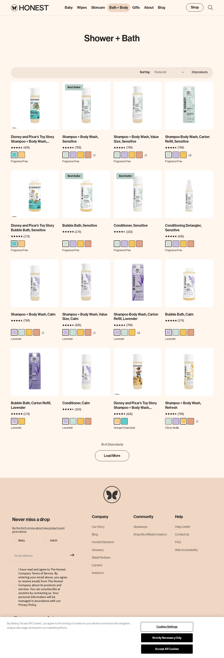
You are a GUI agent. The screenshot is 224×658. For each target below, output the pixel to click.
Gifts (136, 7)
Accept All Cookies (167, 649)
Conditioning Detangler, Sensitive (183, 227)
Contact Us (182, 534)
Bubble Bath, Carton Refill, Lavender (31, 405)
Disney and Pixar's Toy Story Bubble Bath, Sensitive (32, 227)
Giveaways (140, 526)
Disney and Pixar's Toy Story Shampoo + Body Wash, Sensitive (32, 139)
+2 (189, 154)
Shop (195, 7)
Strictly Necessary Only (166, 637)
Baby (69, 7)
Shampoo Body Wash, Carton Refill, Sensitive (187, 139)
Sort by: (145, 72)
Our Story (98, 526)
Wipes (82, 7)
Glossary (98, 550)
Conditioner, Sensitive (131, 225)
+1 (94, 154)
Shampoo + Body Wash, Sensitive (80, 139)
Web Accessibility (186, 550)
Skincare (98, 7)
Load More (112, 456)
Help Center (182, 526)
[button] (208, 7)
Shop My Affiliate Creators (150, 534)
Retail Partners (101, 557)
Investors (98, 573)
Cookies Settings (166, 626)
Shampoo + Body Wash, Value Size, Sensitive (136, 139)
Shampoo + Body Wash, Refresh (183, 405)
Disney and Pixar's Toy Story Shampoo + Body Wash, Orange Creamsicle (135, 405)
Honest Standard (103, 542)
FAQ (178, 542)
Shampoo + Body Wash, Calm (33, 314)
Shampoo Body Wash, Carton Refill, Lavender (136, 316)
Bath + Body (118, 7)
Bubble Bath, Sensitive (79, 225)
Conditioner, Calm (76, 403)
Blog (95, 534)
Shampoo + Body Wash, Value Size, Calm (84, 316)
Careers (97, 565)
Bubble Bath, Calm (179, 314)
